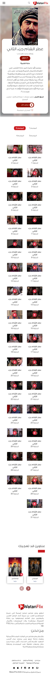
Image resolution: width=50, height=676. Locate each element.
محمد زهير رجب (23, 53)
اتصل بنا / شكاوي (18, 663)
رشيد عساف (28, 97)
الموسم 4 (20, 135)
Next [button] (21, 588)
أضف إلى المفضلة (24, 110)
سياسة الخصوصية (33, 663)
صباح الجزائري (18, 97)
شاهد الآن (25, 105)
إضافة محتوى (28, 660)
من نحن (37, 660)
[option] (35, 569)
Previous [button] (28, 588)
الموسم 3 (33, 135)
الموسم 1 (33, 128)
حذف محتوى (16, 660)
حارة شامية (25, 63)
